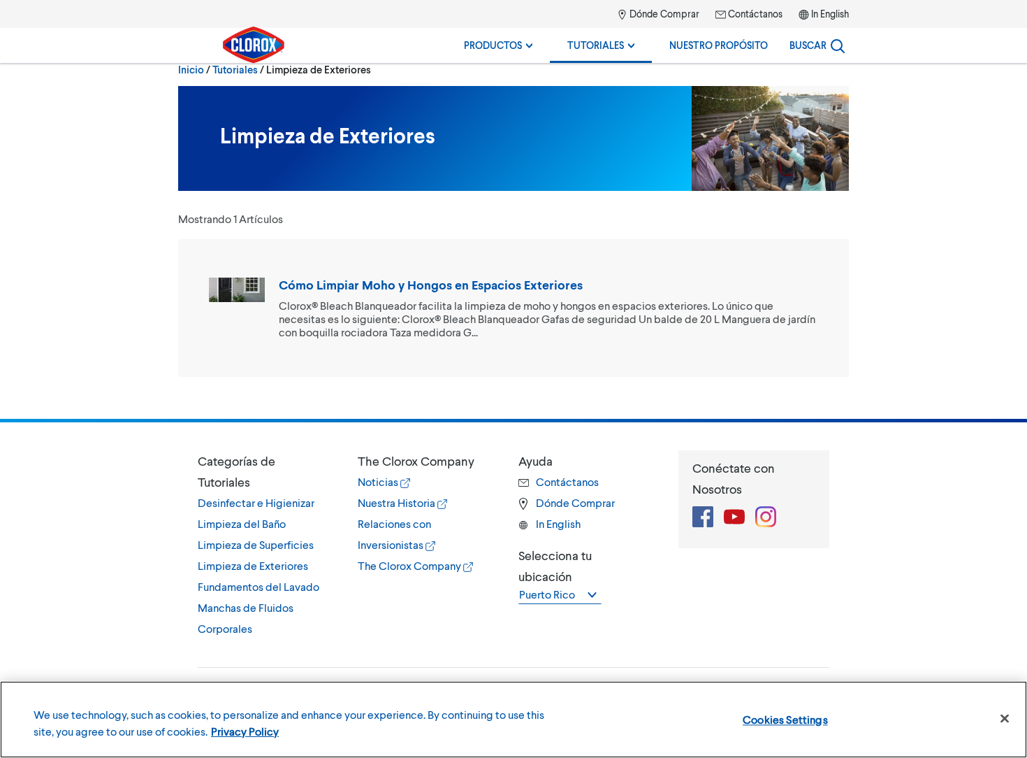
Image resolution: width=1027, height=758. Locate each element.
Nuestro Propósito (718, 45)
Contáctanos (754, 14)
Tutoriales (596, 45)
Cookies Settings (785, 719)
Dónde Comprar (663, 14)
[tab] (264, 544)
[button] (264, 471)
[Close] (1004, 718)
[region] (513, 719)
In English (830, 14)
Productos (494, 45)
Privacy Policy (245, 731)
